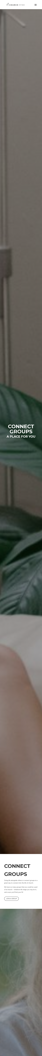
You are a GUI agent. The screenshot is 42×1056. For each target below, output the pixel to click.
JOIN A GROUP (11, 899)
